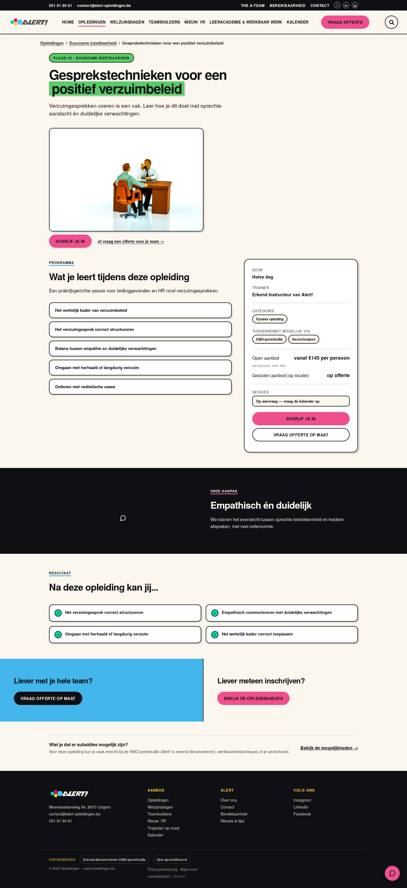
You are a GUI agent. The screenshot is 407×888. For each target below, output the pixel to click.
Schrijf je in (70, 241)
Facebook (302, 814)
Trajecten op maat (163, 828)
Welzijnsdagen (127, 22)
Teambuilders (164, 22)
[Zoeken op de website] (391, 22)
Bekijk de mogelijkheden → (329, 748)
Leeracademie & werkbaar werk (246, 22)
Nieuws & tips (232, 820)
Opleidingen (91, 22)
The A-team (253, 5)
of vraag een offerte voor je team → (131, 241)
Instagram (302, 800)
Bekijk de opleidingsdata (253, 698)
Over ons (229, 800)
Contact (319, 5)
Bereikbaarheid (287, 5)
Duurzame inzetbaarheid (93, 43)
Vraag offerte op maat (301, 434)
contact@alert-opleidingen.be (104, 5)
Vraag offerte (345, 22)
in (346, 5)
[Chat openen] (392, 873)
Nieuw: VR (194, 22)
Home (68, 22)
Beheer (179, 876)
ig (355, 5)
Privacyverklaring (162, 869)
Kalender (298, 22)
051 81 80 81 (60, 5)
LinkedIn (300, 807)
